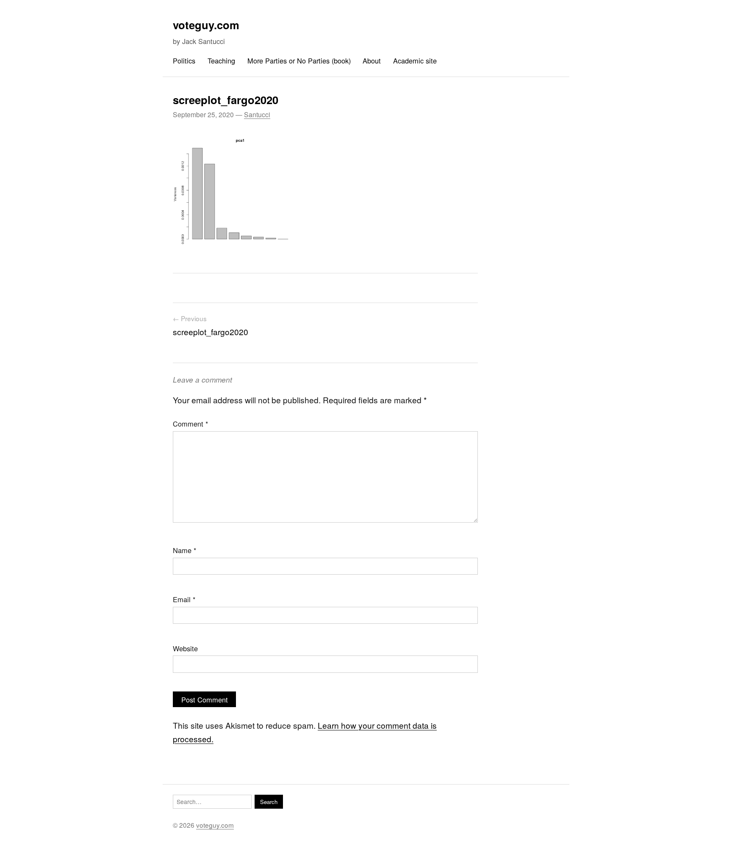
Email (184, 599)
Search (268, 802)
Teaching (221, 60)
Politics (184, 60)
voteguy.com (206, 25)
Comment (190, 424)
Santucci (257, 114)
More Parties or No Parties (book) (299, 60)
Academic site (415, 60)
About (372, 60)
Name (184, 550)
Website (185, 648)
